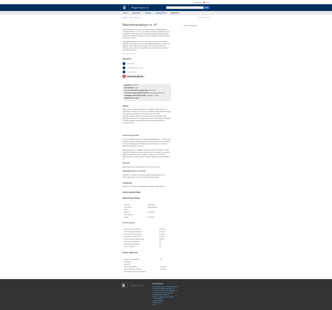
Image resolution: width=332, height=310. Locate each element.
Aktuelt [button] (148, 13)
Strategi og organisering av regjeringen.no (166, 286)
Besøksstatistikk (158, 300)
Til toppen (147, 276)
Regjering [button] (175, 13)
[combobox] (184, 7)
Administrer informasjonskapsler (163, 292)
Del (201, 17)
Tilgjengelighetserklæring (161, 294)
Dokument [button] (136, 13)
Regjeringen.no (140, 7)
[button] (135, 17)
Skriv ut (207, 17)
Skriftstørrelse (198, 2)
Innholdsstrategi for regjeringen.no (164, 288)
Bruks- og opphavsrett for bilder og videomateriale (164, 297)
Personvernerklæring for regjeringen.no (165, 290)
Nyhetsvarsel (157, 302)
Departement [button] (161, 13)
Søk (206, 7)
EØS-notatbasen (190, 26)
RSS (155, 304)
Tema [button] (125, 13)
